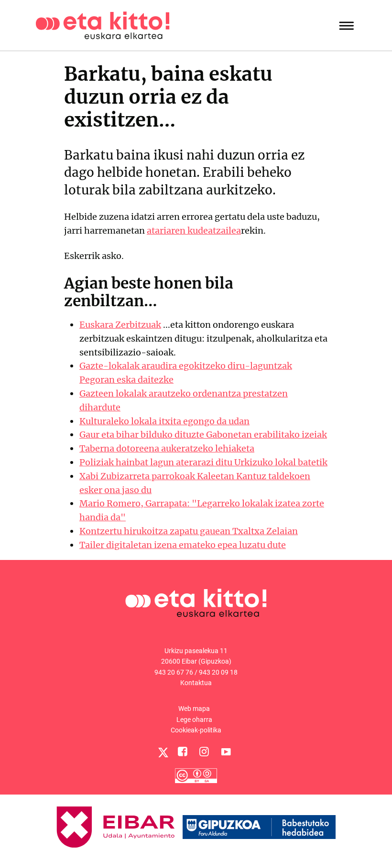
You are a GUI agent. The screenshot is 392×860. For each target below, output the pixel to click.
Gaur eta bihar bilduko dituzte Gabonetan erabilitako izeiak (203, 434)
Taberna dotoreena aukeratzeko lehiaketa (166, 448)
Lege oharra (194, 719)
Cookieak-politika (196, 730)
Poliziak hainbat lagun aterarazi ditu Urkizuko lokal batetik (203, 462)
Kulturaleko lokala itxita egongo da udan (164, 421)
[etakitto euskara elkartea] (102, 24)
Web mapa (194, 708)
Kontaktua (196, 683)
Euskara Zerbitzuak (120, 324)
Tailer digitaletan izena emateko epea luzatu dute (182, 544)
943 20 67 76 (173, 672)
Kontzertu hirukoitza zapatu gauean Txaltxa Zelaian (188, 531)
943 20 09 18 (218, 672)
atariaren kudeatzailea (194, 230)
